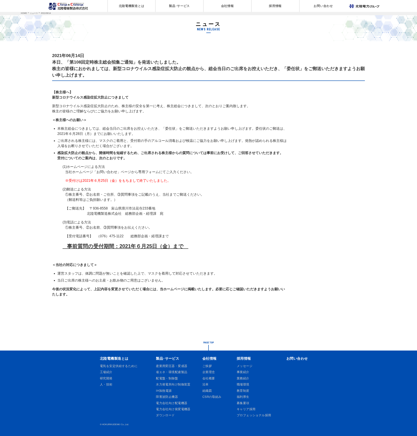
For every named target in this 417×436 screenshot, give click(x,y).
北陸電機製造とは (131, 6)
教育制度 (243, 390)
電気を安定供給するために (118, 366)
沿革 (205, 384)
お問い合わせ (323, 6)
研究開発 (106, 378)
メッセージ (244, 366)
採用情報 (275, 6)
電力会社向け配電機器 (171, 403)
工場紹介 (106, 372)
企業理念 (208, 372)
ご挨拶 (207, 366)
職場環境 (243, 384)
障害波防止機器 (167, 396)
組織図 (207, 390)
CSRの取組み (212, 396)
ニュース (34, 13)
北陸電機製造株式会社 (68, 6)
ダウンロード (165, 415)
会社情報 (227, 6)
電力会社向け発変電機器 (173, 409)
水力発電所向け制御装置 (173, 384)
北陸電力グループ (364, 6)
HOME (24, 13)
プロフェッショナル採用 (254, 415)
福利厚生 (243, 396)
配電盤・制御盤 (167, 378)
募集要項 (243, 403)
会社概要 (208, 378)
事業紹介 (243, 372)
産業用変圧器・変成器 (171, 366)
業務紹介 (243, 378)
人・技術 (106, 384)
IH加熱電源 (164, 390)
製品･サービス (179, 6)
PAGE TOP (208, 342)
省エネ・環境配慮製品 (171, 372)
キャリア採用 (246, 409)
